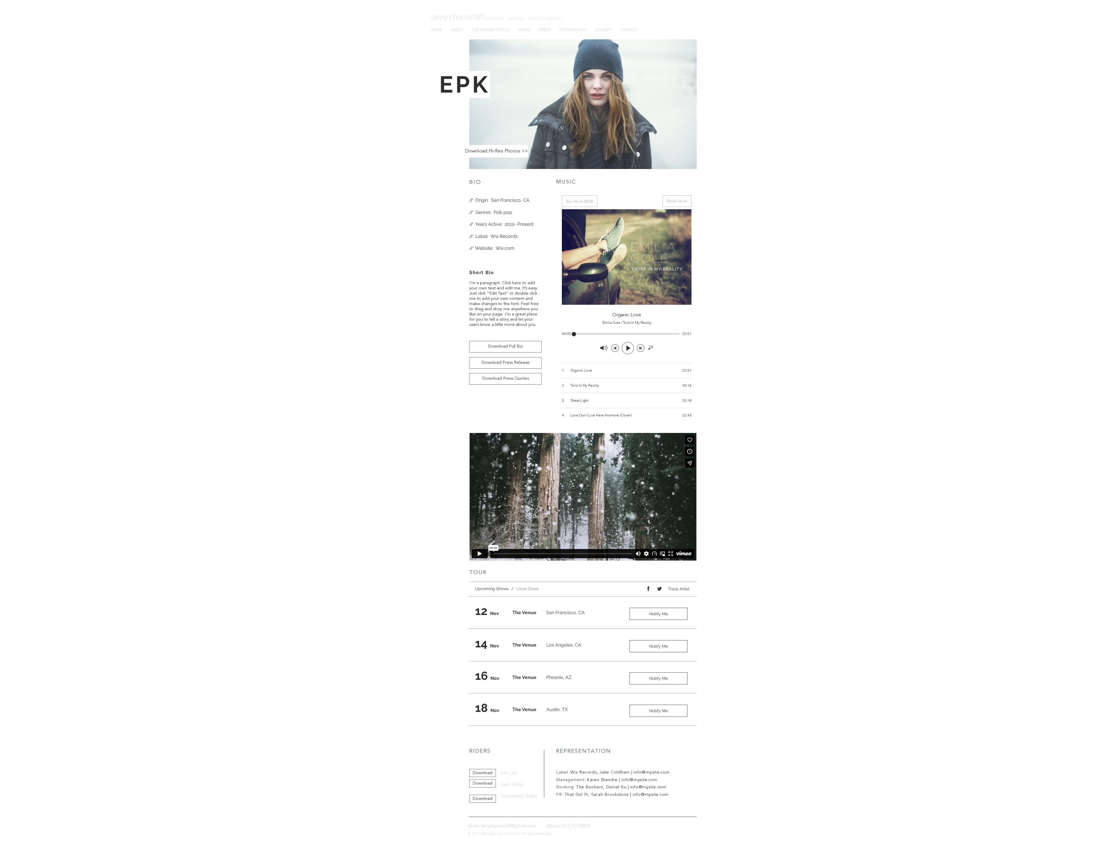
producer (552, 18)
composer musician (506, 18)
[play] (684, 164)
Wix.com (505, 248)
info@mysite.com (651, 772)
